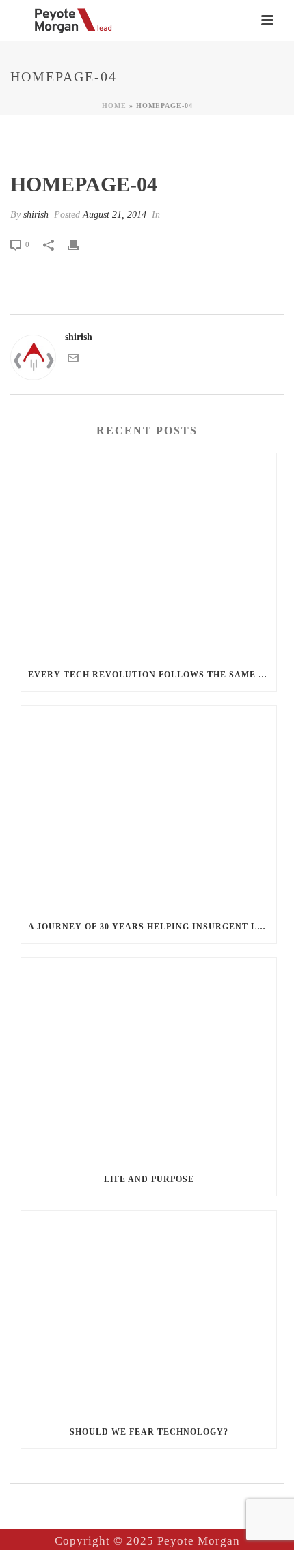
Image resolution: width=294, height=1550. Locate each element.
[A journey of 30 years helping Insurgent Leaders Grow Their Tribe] (148, 808)
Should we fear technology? (149, 1432)
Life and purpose (149, 1179)
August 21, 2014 (114, 215)
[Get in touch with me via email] (73, 360)
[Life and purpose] (148, 1060)
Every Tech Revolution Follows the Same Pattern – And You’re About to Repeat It (152, 674)
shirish (36, 215)
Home (114, 105)
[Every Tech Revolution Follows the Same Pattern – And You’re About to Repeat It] (148, 555)
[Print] (80, 244)
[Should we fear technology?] (148, 1313)
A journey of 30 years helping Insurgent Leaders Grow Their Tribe (152, 926)
